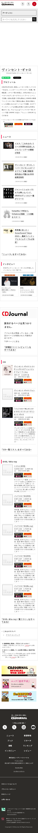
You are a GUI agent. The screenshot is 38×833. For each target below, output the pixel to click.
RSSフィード (6, 794)
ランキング (27, 745)
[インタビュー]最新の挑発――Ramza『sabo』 (8, 290)
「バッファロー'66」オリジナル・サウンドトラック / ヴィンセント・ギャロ (24, 411)
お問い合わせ (6, 799)
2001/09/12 (22, 395)
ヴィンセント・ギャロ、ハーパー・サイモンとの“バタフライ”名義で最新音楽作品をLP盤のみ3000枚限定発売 (25, 171)
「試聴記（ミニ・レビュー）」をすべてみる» (17, 348)
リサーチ (27, 740)
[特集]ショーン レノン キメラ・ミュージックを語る (27, 290)
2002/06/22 (22, 377)
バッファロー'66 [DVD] (22, 496)
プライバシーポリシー (9, 789)
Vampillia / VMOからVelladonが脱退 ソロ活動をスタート (23, 213)
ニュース (10, 735)
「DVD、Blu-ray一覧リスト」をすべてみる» (18, 620)
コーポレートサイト (19, 771)
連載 (10, 745)
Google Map (19, 767)
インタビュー (10, 750)
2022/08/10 (22, 501)
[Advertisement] (19, 45)
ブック (10, 740)
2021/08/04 (22, 561)
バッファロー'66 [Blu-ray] (23, 526)
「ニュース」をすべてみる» (14, 254)
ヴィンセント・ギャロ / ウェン (24, 390)
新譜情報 (27, 735)
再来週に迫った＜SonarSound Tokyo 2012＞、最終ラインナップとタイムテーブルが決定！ (24, 236)
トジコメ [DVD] (19, 466)
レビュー (27, 750)
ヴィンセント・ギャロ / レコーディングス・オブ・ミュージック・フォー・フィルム (24, 369)
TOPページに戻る (11, 341)
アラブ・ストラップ (13, 635)
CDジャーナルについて (9, 784)
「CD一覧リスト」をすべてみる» (17, 449)
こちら (27, 645)
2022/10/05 (22, 471)
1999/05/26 (22, 419)
